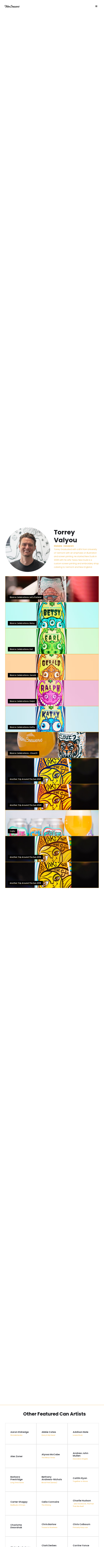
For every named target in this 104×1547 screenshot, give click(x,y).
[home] (12, 6)
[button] (96, 6)
